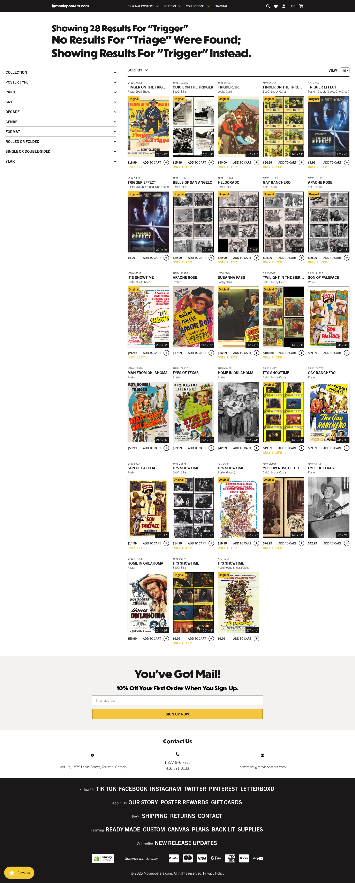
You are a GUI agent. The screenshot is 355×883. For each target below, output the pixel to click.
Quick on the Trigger (193, 87)
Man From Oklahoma (148, 372)
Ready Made (123, 829)
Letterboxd (257, 788)
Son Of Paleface (323, 277)
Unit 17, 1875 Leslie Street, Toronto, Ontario (93, 766)
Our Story (143, 802)
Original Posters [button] (140, 6)
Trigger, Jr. (229, 87)
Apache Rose (320, 182)
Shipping (154, 815)
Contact (210, 815)
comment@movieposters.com (263, 766)
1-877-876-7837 (177, 762)
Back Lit (223, 829)
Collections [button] (195, 6)
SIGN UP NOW (177, 714)
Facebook (133, 788)
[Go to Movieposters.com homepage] (70, 5)
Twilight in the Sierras (285, 277)
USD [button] (292, 6)
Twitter (195, 788)
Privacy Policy (213, 873)
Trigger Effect (322, 87)
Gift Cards (226, 802)
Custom (154, 829)
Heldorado (228, 182)
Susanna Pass (231, 277)
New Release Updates (186, 842)
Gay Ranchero (276, 182)
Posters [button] (170, 6)
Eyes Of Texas (186, 372)
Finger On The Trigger (149, 87)
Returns (182, 815)
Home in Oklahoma (236, 372)
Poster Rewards (185, 802)
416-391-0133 (177, 768)
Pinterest (223, 788)
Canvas (178, 829)
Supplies (250, 829)
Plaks (200, 829)
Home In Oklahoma (145, 563)
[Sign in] (284, 6)
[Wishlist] (276, 6)
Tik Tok (106, 788)
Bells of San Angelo (192, 182)
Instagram (165, 788)
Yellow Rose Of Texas (283, 467)
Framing (220, 6)
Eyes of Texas (321, 467)
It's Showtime (141, 277)
